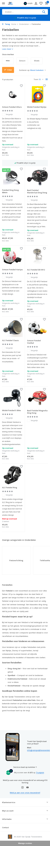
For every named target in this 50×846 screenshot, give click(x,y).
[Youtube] (27, 787)
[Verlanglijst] (40, 3)
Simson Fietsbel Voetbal (34, 341)
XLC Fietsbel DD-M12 (36, 270)
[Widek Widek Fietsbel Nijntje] (37, 94)
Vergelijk (9, 114)
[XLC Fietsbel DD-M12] (37, 257)
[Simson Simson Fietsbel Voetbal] (37, 328)
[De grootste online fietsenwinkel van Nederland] (15, 3)
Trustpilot (40, 772)
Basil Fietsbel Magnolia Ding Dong (37, 411)
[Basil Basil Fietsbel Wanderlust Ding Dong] (37, 177)
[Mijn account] (36, 3)
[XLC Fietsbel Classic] (12, 328)
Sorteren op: (24, 70)
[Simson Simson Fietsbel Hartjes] (12, 257)
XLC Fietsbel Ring (9, 487)
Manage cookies (25, 843)
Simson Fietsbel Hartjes (12, 269)
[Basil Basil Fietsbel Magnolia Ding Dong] (37, 398)
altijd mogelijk (26, 18)
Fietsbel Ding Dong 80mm (10, 191)
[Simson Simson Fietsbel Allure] (12, 94)
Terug (7, 24)
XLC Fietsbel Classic (10, 340)
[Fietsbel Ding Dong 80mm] (12, 177)
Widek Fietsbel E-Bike (11, 410)
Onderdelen (24, 24)
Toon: (36, 79)
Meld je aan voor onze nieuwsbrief (25, 792)
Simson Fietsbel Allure (12, 107)
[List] (46, 79)
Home (13, 24)
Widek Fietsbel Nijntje (36, 107)
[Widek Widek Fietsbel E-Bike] (12, 398)
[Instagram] (22, 787)
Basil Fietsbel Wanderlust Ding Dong (37, 191)
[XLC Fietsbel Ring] (12, 475)
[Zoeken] (44, 11)
